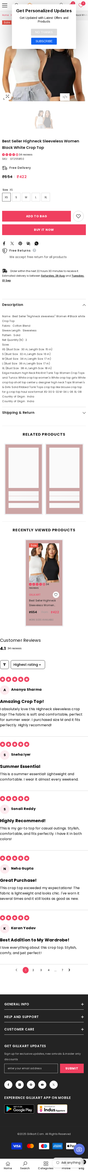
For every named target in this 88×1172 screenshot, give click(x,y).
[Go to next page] (70, 970)
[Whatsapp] (36, 243)
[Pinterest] (20, 243)
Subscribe (44, 41)
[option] (44, 60)
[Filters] (4, 664)
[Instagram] (20, 1085)
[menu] (4, 5)
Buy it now (44, 230)
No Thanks (44, 32)
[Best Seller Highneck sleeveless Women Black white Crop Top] (44, 563)
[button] (10, 154)
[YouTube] (42, 1085)
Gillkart (35, 595)
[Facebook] (4, 243)
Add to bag (36, 216)
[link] (24, 498)
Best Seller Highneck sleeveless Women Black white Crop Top (43, 603)
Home (5, 15)
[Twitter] (12, 243)
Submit (71, 1068)
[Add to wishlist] (78, 216)
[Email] (28, 243)
